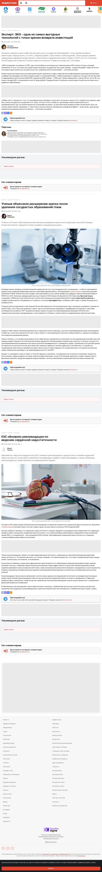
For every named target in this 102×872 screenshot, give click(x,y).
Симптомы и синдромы (60, 755)
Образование (7, 727)
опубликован (6, 527)
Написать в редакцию (59, 805)
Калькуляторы (57, 735)
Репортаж (6, 805)
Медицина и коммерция (11, 774)
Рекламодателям (58, 778)
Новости (10, 30)
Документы (56, 731)
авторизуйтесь (24, 188)
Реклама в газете (58, 786)
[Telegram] (2, 113)
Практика (16, 30)
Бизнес (5, 778)
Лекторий (6, 758)
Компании (55, 723)
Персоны (6, 127)
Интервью (6, 809)
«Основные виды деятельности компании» (51, 836)
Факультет (6, 821)
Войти (95, 3)
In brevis (6, 762)
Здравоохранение (9, 723)
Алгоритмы (56, 739)
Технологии (7, 735)
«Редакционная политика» (51, 838)
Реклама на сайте (58, 782)
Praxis (5, 813)
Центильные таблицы (59, 747)
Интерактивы (57, 770)
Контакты (55, 802)
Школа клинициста (9, 747)
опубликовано (75, 291)
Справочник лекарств (59, 758)
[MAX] (5, 113)
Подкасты (55, 766)
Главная (3, 30)
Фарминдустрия (8, 743)
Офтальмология (57, 774)
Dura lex (5, 790)
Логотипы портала (58, 798)
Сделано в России (9, 786)
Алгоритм (6, 751)
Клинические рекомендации (62, 743)
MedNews (6, 817)
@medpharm (73, 120)
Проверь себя (8, 770)
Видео (5, 802)
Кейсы (54, 794)
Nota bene (6, 766)
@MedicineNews (66, 600)
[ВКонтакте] (8, 113)
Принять (51, 868)
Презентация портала (59, 790)
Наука (5, 731)
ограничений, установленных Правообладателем (56, 854)
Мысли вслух (7, 794)
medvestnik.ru (81, 856)
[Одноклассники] (11, 113)
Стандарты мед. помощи (60, 751)
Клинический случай (10, 755)
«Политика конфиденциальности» (51, 834)
